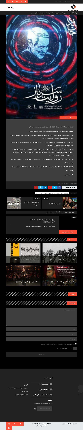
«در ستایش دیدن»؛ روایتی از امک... (24, 259)
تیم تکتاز (38, 426)
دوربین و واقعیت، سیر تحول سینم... (61, 259)
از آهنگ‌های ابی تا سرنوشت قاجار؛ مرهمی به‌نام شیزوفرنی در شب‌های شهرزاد (53, 13)
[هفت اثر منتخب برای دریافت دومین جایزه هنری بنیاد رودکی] (68, 225)
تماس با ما (75, 423)
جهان (64, 423)
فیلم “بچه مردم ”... (43, 384)
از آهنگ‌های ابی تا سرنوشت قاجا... (61, 281)
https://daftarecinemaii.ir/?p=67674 (36, 226)
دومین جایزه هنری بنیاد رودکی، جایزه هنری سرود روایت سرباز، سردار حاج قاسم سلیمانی (52, 193)
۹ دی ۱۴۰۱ (67, 118)
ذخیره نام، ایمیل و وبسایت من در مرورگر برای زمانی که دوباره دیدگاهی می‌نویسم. (58, 344)
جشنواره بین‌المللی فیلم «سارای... (25, 281)
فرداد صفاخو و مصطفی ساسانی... (39, 395)
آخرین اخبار (68, 423)
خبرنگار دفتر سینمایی (67, 232)
